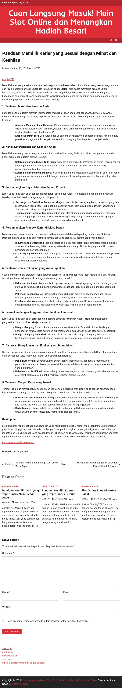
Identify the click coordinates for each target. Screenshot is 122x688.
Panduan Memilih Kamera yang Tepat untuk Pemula (58, 492)
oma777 (36, 68)
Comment (8, 553)
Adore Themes (19, 684)
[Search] (116, 40)
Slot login (7, 648)
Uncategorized (20, 451)
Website (6, 606)
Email (67, 592)
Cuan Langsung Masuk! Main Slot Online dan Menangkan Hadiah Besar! (61, 21)
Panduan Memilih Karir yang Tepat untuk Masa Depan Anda (20, 494)
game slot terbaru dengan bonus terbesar (23, 662)
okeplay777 (8, 79)
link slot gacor (9, 655)
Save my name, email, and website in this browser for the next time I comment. (48, 621)
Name (6, 592)
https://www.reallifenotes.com (18, 442)
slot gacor (7, 659)
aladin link (7, 652)
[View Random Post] (111, 40)
